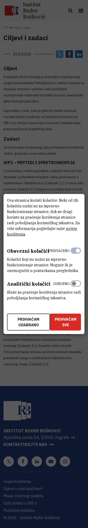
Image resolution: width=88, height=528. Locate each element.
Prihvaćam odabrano (28, 322)
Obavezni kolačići (28, 251)
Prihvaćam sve (66, 322)
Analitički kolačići (28, 284)
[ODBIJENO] (76, 289)
